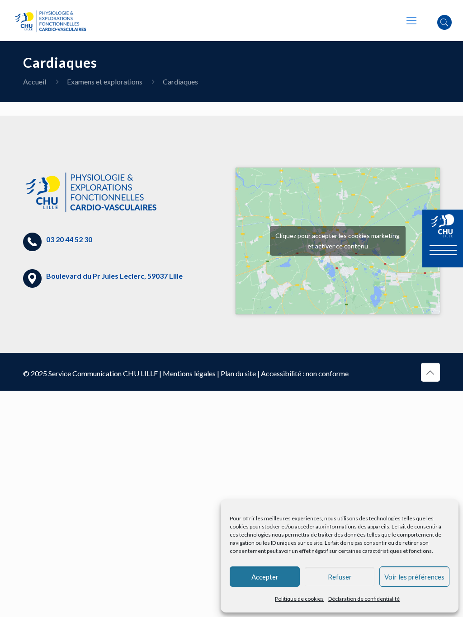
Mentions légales (189, 373)
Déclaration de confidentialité (364, 598)
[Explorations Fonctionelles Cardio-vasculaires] (50, 20)
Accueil (34, 81)
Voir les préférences (414, 577)
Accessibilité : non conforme (305, 373)
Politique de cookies (299, 598)
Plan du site (238, 373)
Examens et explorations (104, 81)
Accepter (265, 577)
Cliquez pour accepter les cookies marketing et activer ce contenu (337, 241)
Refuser (340, 577)
